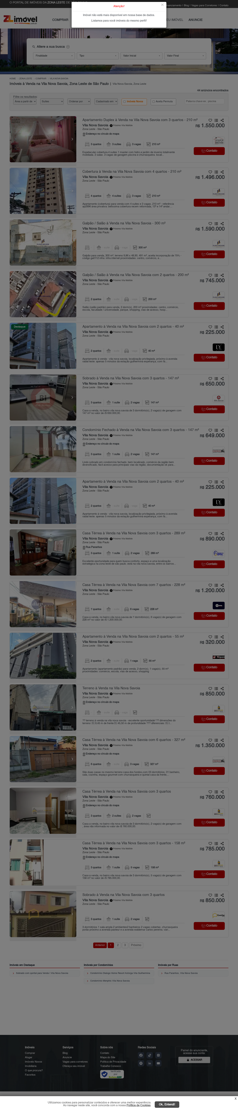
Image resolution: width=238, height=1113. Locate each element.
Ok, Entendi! (167, 1104)
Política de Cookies (138, 1105)
